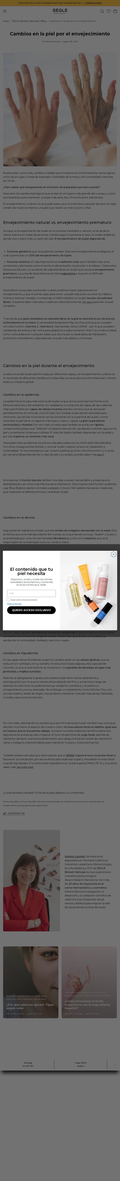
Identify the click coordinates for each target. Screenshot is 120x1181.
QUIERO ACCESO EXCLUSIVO (31, 610)
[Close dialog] (113, 554)
